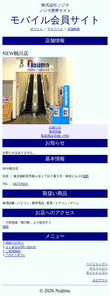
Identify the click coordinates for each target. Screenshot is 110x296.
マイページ (55, 29)
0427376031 (20, 183)
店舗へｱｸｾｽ (61, 135)
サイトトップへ (97, 272)
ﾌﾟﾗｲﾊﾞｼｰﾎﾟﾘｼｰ (15, 255)
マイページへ (98, 268)
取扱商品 (47, 135)
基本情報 (55, 131)
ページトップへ (97, 264)
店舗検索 (74, 29)
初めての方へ (14, 242)
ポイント (36, 29)
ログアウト (100, 280)
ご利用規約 (13, 251)
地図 (85, 176)
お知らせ (55, 127)
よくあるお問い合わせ (21, 247)
